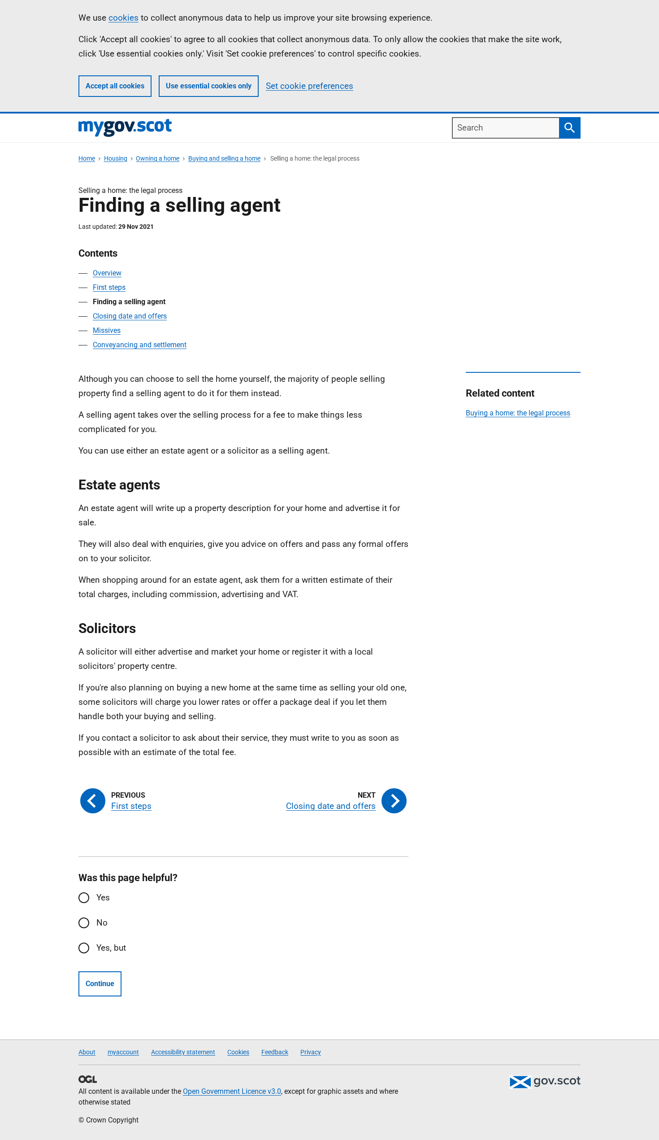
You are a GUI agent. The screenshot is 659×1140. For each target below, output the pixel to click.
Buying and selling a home (224, 158)
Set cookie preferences (309, 86)
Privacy (310, 1052)
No (102, 922)
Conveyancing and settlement (139, 345)
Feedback (274, 1052)
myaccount (123, 1052)
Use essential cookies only (208, 86)
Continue (100, 983)
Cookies (238, 1052)
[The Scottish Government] (545, 1082)
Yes (103, 897)
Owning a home (157, 158)
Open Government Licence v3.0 (232, 1091)
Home (86, 158)
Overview (107, 273)
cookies (123, 18)
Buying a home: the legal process (518, 413)
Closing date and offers (130, 316)
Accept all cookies (115, 86)
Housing (115, 158)
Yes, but (111, 948)
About (86, 1052)
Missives (107, 330)
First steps (109, 287)
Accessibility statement (183, 1052)
